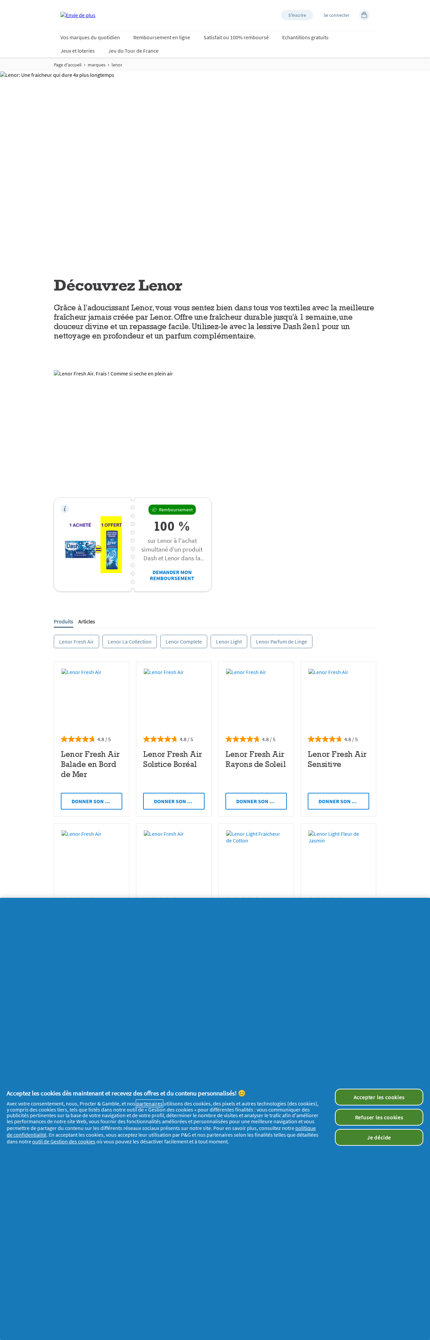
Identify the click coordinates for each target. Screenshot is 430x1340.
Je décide (379, 1137)
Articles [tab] (86, 621)
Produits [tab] (63, 621)
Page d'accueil (68, 65)
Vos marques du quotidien (90, 37)
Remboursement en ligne (161, 37)
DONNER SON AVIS (94, 801)
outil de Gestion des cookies (63, 1141)
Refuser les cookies (379, 1117)
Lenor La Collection (130, 641)
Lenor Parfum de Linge (281, 641)
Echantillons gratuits (305, 37)
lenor (117, 65)
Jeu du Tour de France (133, 50)
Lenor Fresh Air (76, 641)
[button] (297, 15)
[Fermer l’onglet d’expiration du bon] (65, 509)
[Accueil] (77, 15)
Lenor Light (229, 641)
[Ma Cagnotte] (364, 15)
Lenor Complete (184, 641)
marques (96, 65)
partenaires (149, 1103)
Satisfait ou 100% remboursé (236, 37)
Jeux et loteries (77, 50)
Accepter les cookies (379, 1097)
